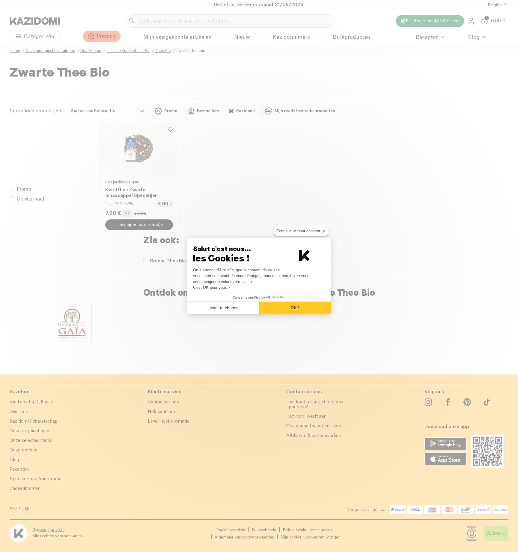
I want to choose (223, 307)
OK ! (294, 307)
